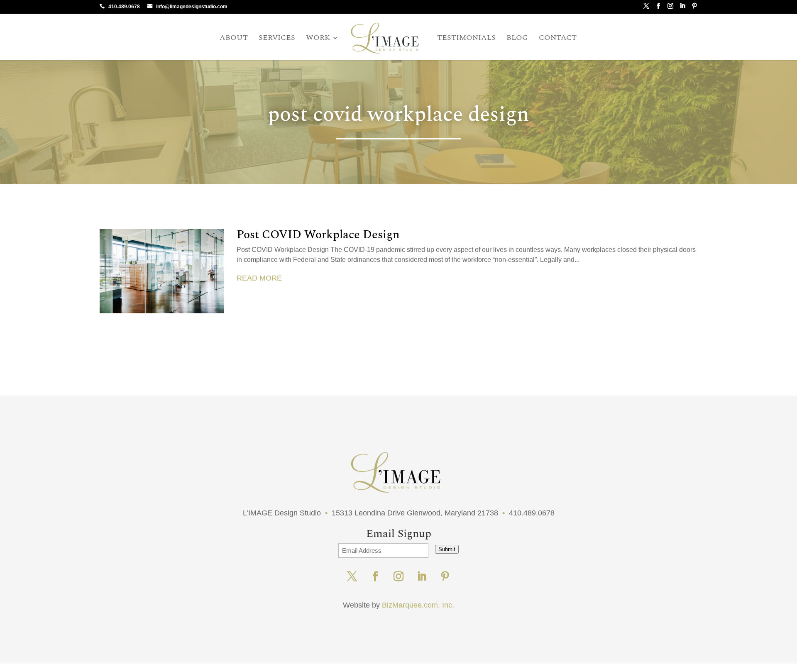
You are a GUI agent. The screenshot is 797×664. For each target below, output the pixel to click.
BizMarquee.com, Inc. (418, 605)
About (234, 39)
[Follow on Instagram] (398, 576)
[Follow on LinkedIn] (422, 576)
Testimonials (466, 39)
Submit (446, 549)
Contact (558, 39)
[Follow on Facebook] (375, 576)
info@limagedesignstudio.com (191, 7)
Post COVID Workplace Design (318, 235)
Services (277, 39)
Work (318, 39)
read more (259, 278)
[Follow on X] (352, 576)
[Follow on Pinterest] (445, 576)
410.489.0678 (124, 7)
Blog (517, 39)
